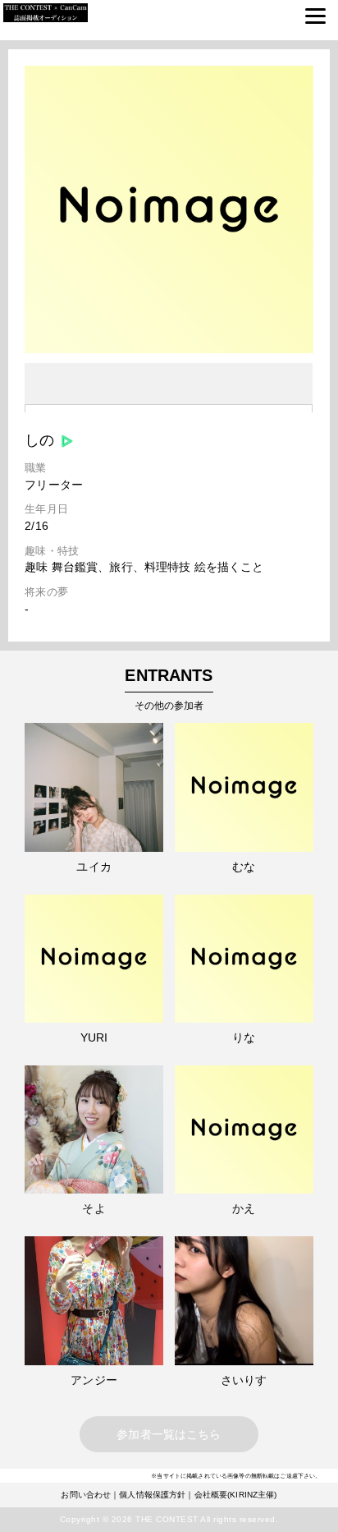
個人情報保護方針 (152, 1494)
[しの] (169, 349)
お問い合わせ (86, 1494)
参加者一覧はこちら (168, 1434)
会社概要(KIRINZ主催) (235, 1494)
